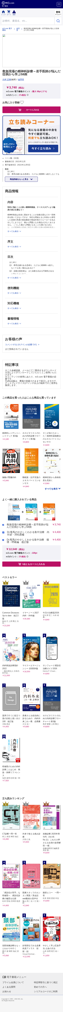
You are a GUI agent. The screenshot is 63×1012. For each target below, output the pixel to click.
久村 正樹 (6, 79)
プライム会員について (13, 982)
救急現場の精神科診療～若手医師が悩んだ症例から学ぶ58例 (27, 525)
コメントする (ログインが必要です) (21, 344)
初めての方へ (40, 987)
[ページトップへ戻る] (58, 1007)
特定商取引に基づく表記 (45, 982)
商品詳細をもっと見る (19, 179)
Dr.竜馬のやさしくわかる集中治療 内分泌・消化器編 (28, 533)
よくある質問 (8, 987)
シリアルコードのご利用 (45, 991)
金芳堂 (18, 29)
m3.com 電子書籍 (7, 29)
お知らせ (6, 991)
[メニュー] (59, 4)
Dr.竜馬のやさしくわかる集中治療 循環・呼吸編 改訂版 (28, 541)
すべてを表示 (51, 489)
